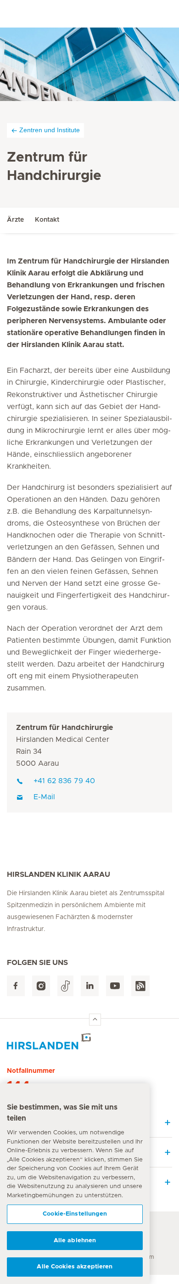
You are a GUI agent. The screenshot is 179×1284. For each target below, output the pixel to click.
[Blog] (140, 986)
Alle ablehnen (75, 1241)
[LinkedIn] (90, 986)
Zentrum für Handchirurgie (64, 727)
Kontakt (47, 220)
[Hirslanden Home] (89, 1041)
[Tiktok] (65, 986)
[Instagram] (41, 986)
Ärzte (15, 220)
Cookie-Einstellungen (75, 1214)
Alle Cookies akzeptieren (74, 1267)
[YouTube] (115, 986)
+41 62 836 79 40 (64, 781)
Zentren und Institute (49, 130)
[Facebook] (16, 986)
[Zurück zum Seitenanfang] (95, 1019)
